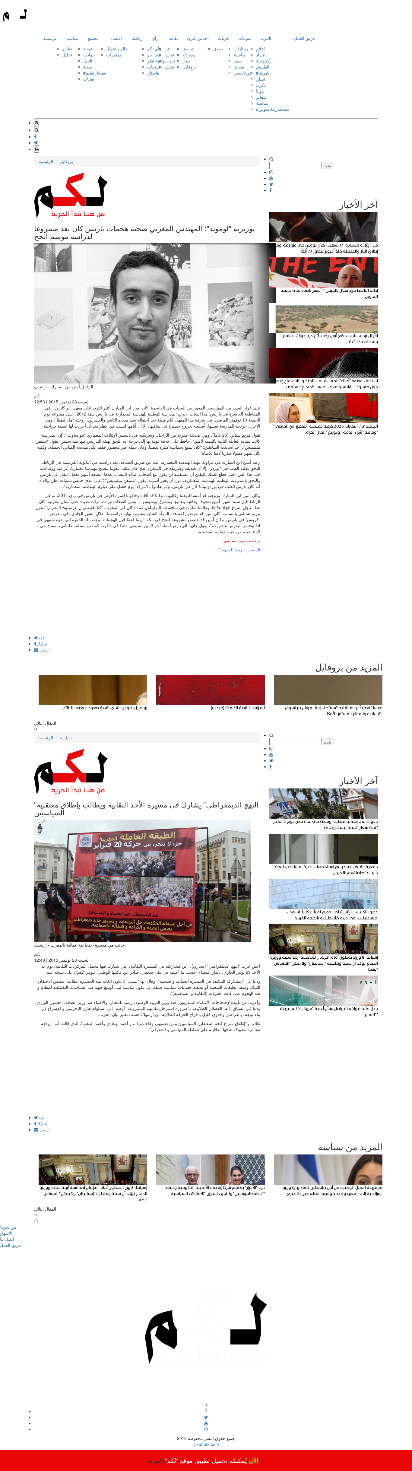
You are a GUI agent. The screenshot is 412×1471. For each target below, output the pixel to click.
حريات (223, 38)
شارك (41, 644)
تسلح (260, 79)
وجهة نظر (155, 61)
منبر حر (154, 55)
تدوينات (153, 67)
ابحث (328, 165)
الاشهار (6, 1233)
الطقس (262, 67)
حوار (186, 61)
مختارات (241, 49)
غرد (41, 638)
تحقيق (187, 49)
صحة (87, 67)
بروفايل (189, 67)
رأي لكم (154, 49)
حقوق (218, 49)
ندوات (169, 61)
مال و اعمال (117, 49)
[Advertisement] (147, 593)
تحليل (67, 55)
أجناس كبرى (198, 38)
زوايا (260, 91)
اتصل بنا (7, 1239)
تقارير (67, 49)
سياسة (73, 38)
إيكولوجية (264, 61)
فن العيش (243, 73)
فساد (260, 55)
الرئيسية (50, 38)
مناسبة (240, 55)
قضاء (87, 49)
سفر (238, 61)
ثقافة (173, 38)
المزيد (266, 38)
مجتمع (93, 38)
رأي (155, 38)
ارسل (44, 650)
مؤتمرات (114, 55)
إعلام (260, 49)
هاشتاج (153, 73)
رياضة (137, 38)
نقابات (88, 79)
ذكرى (261, 85)
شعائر (239, 67)
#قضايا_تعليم (94, 73)
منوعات (245, 38)
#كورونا (262, 73)
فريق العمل (304, 38)
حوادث (89, 55)
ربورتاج (188, 55)
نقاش (169, 55)
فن (167, 49)
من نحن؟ (8, 1227)
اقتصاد (116, 38)
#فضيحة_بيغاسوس (273, 109)
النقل (87, 61)
